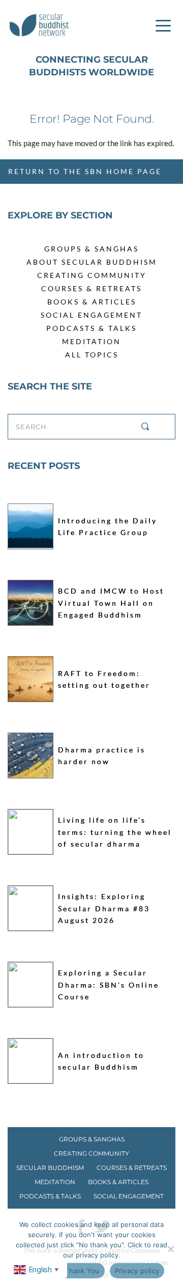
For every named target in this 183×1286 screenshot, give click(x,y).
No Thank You (76, 1271)
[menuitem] (91, 248)
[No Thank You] (170, 1249)
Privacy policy (137, 1271)
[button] (163, 25)
